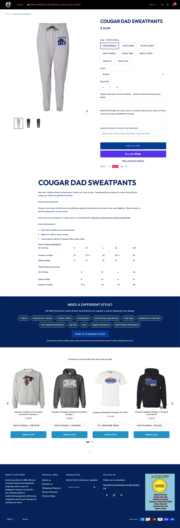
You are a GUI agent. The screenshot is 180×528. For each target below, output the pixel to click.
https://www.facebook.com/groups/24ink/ (110, 218)
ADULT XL (107, 61)
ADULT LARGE (146, 53)
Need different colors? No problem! (119, 128)
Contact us (47, 484)
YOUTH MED (128, 46)
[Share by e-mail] (126, 166)
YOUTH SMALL (109, 46)
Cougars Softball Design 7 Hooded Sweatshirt (151, 413)
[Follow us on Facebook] (106, 495)
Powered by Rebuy (90, 445)
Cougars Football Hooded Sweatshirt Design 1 (69, 413)
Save (116, 166)
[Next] (172, 403)
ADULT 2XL (123, 61)
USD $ (152, 5)
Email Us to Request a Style (90, 334)
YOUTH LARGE (147, 46)
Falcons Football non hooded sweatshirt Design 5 (28, 413)
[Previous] (8, 403)
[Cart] (173, 4)
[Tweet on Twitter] (122, 166)
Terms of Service (50, 492)
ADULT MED (127, 53)
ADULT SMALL (109, 53)
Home (20, 4)
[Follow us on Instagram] (114, 495)
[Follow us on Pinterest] (121, 495)
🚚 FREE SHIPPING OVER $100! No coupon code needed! (54, 4)
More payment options (133, 161)
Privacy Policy (48, 496)
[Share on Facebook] (109, 166)
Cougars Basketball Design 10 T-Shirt (110, 412)
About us (46, 480)
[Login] (168, 5)
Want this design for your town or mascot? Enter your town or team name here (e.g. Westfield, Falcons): (133, 112)
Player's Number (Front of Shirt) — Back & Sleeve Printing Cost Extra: (130, 95)
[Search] (162, 4)
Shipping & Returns (51, 488)
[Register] (94, 487)
